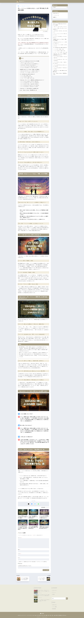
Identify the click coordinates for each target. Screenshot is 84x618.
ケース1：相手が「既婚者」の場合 (26, 75)
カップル (22, 615)
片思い (53, 615)
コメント (20, 537)
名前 (19, 549)
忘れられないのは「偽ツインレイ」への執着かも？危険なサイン (60, 43)
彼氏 (44, 615)
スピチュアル (56, 13)
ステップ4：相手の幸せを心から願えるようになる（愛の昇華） (30, 85)
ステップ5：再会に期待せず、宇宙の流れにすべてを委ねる (29, 86)
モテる (33, 615)
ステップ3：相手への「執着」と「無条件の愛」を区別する (59, 63)
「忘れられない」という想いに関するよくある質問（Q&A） (29, 88)
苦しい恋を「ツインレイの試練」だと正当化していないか (29, 72)
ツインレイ (47, 507)
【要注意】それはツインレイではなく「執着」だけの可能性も (29, 69)
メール (19, 553)
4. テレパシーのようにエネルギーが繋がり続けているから (29, 66)
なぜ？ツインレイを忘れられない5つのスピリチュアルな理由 (60, 24)
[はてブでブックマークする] (35, 504)
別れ (38, 615)
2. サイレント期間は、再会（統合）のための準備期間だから (29, 63)
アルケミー (21, 1)
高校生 (57, 615)
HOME (42, 613)
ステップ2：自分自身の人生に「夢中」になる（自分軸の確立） (30, 82)
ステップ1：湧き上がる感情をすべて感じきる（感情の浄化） (30, 81)
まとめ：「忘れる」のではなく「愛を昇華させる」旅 (28, 90)
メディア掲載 (54, 606)
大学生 (42, 615)
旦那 (48, 615)
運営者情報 (54, 608)
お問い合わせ (54, 604)
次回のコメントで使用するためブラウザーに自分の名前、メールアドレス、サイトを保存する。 (33, 561)
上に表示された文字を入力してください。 (25, 565)
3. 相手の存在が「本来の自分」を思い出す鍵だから (60, 32)
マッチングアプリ (29, 615)
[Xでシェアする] (28, 504)
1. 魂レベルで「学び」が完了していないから (27, 62)
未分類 (54, 17)
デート (25, 615)
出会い (36, 615)
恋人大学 (19, 615)
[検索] (67, 598)
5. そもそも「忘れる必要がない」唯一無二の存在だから (29, 67)
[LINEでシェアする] (38, 504)
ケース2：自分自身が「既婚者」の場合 (59, 50)
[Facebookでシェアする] (32, 504)
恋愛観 (46, 615)
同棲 (40, 615)
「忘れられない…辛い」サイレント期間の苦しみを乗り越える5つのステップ (60, 54)
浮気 (50, 615)
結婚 (54, 615)
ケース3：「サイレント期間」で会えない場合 (27, 78)
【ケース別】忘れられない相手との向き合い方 (27, 74)
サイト (19, 557)
